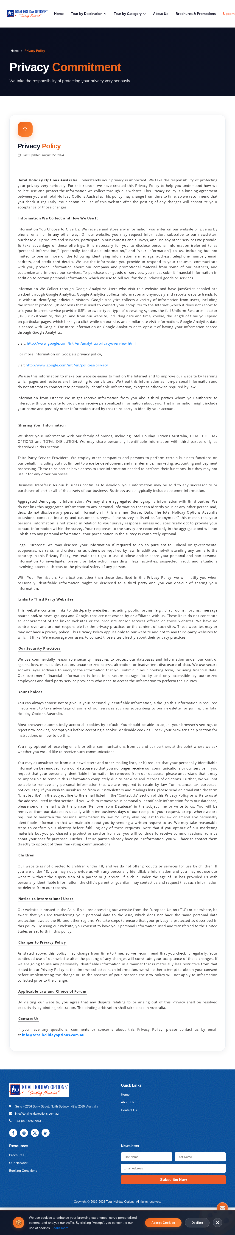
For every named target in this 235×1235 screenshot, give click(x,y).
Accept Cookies (163, 1222)
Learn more (60, 1228)
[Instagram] (24, 1133)
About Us (160, 14)
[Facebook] (13, 1133)
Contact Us (129, 1110)
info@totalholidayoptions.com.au (53, 1035)
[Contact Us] (222, 1208)
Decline (197, 1222)
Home (59, 14)
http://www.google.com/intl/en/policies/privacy (67, 365)
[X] (35, 1133)
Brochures (16, 1155)
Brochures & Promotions (196, 14)
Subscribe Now (173, 1180)
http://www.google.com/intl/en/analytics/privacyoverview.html (81, 343)
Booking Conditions (23, 1170)
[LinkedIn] (46, 1133)
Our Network (18, 1163)
